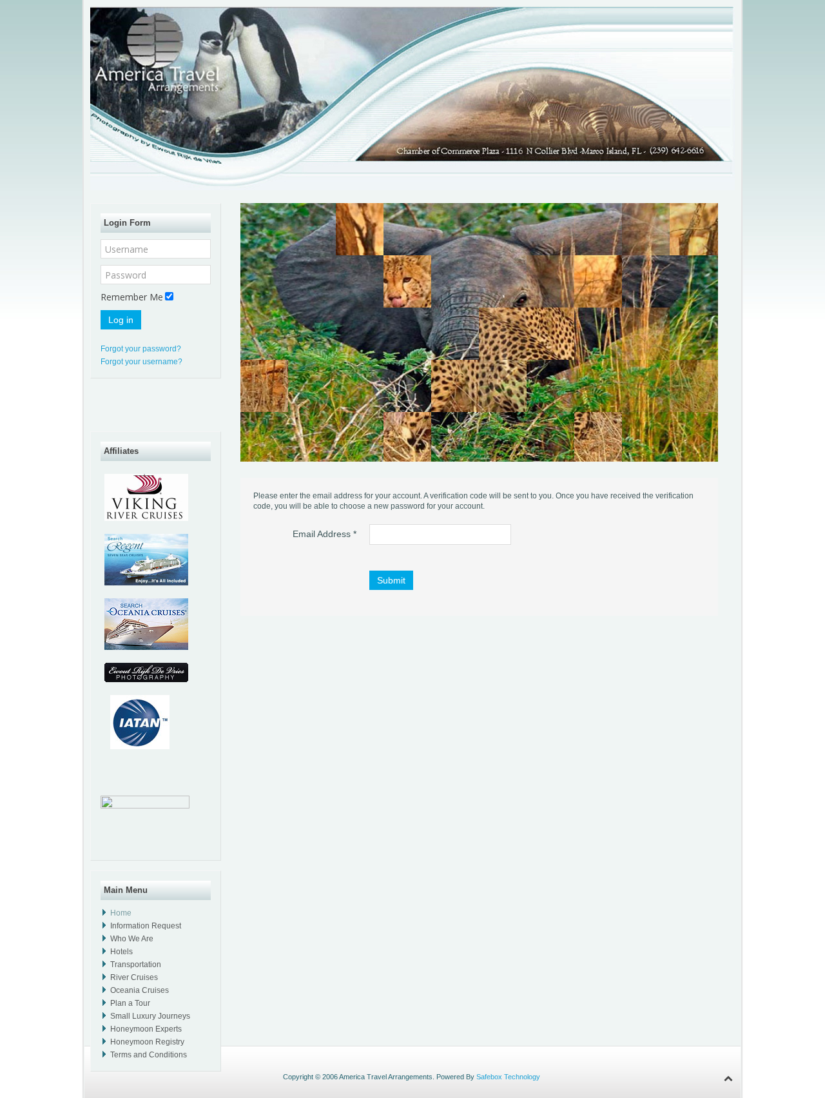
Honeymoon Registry (147, 1041)
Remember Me (132, 297)
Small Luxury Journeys (150, 1016)
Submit (391, 580)
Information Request (145, 925)
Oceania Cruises (139, 990)
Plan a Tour (130, 1003)
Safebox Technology (509, 1077)
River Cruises (134, 977)
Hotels (121, 951)
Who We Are (131, 938)
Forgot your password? (141, 348)
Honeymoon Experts (146, 1029)
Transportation (135, 964)
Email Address (324, 534)
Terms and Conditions (148, 1054)
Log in (120, 320)
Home (120, 912)
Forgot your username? (141, 361)
